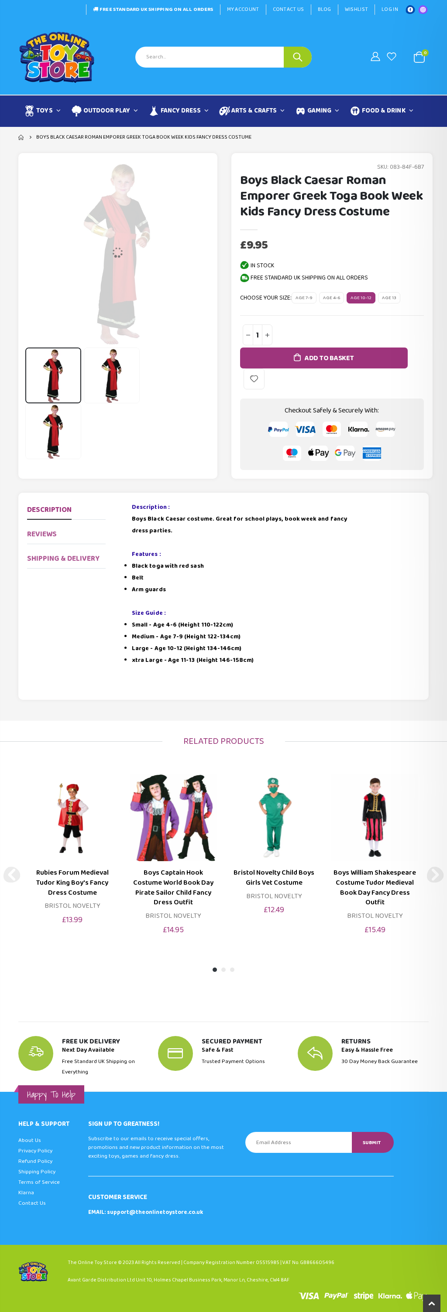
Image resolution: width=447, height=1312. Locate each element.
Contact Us (288, 9)
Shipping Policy (36, 1171)
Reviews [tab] (42, 534)
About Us (29, 1140)
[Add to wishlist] (254, 378)
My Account (243, 9)
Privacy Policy (35, 1150)
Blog (324, 9)
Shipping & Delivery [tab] (63, 559)
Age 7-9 (304, 298)
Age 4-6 (331, 298)
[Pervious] (12, 874)
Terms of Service (39, 1182)
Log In (390, 9)
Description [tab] (49, 510)
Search (298, 57)
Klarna (26, 1192)
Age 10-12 (361, 298)
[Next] (435, 874)
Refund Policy (35, 1161)
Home (21, 137)
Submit (372, 1142)
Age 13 (389, 298)
